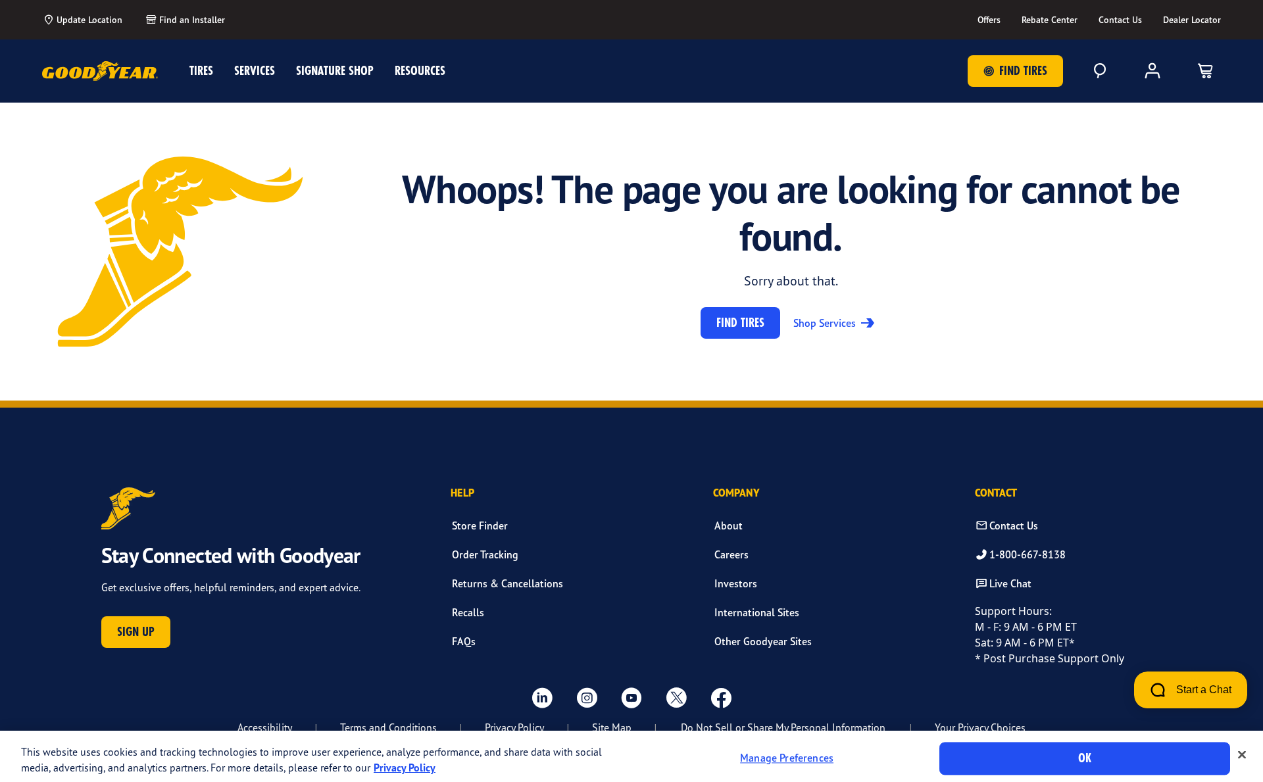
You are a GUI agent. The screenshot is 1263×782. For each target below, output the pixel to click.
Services (254, 70)
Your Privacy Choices (980, 727)
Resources (420, 70)
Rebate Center (1049, 20)
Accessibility (264, 727)
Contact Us (1120, 20)
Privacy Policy (514, 727)
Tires (201, 70)
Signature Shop (335, 70)
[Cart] (1205, 71)
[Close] (1241, 755)
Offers (989, 20)
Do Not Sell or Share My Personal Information (783, 727)
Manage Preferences (786, 758)
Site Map (612, 727)
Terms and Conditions (388, 727)
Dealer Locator (1192, 20)
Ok (1084, 758)
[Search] (1100, 71)
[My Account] (1152, 71)
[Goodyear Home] (100, 71)
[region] (631, 756)
